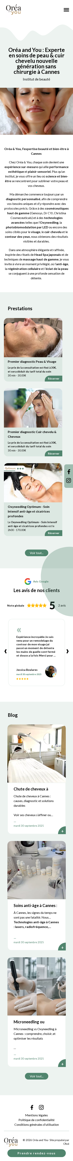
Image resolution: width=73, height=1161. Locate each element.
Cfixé (66, 1143)
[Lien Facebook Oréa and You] (68, 471)
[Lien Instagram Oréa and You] (68, 480)
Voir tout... (36, 553)
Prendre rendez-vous (37, 1153)
